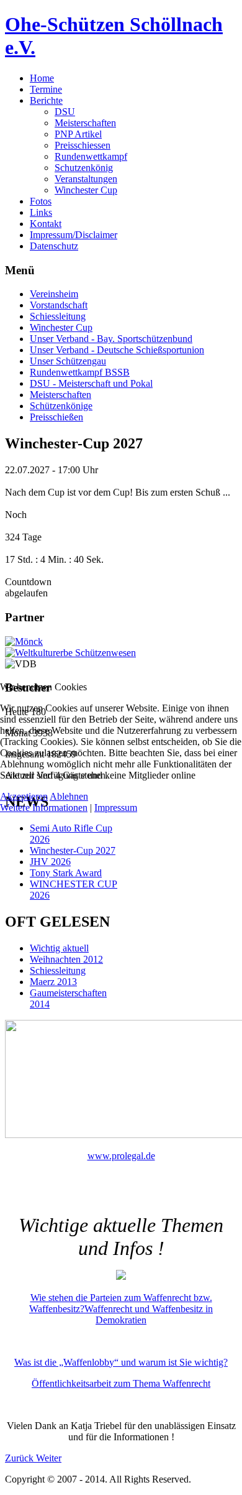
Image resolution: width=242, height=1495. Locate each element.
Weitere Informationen (43, 807)
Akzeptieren (24, 796)
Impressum (115, 807)
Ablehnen (69, 796)
